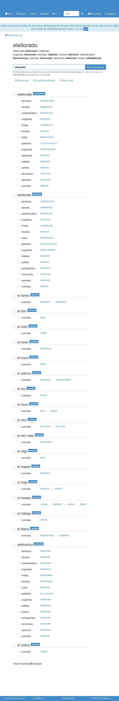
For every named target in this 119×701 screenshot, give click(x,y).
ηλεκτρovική (46, 593)
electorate (45, 118)
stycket (53, 410)
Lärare (33, 13)
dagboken (64, 535)
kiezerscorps (46, 112)
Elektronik (45, 587)
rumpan (44, 504)
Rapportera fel (14, 35)
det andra (60, 426)
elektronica (45, 562)
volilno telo (45, 173)
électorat (44, 130)
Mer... (55, 13)
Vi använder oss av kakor (14, 698)
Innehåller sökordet (45, 80)
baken (83, 504)
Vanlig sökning (96, 67)
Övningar (20, 13)
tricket (43, 364)
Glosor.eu (107, 698)
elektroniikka (46, 575)
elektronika (45, 550)
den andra (45, 426)
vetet (42, 457)
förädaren (45, 472)
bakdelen (57, 504)
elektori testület (47, 149)
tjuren (43, 317)
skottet (43, 395)
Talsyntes (44, 13)
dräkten (58, 488)
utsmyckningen (63, 379)
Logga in (111, 13)
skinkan (71, 504)
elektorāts (45, 161)
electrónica (45, 617)
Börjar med (23, 80)
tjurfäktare (45, 301)
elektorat (44, 167)
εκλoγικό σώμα (48, 143)
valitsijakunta (46, 124)
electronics (45, 569)
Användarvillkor (68, 698)
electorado (45, 179)
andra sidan (46, 441)
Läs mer (79, 28)
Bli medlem (96, 13)
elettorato (45, 155)
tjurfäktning (45, 348)
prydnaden (45, 379)
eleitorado (45, 267)
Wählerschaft (46, 137)
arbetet (43, 519)
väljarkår (44, 185)
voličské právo (47, 100)
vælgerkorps (46, 106)
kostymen (45, 488)
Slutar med (67, 80)
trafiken (44, 651)
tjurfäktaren (61, 301)
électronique (46, 581)
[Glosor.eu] (20, 5)
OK (85, 29)
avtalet (43, 332)
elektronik (45, 556)
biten (42, 410)
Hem (10, 13)
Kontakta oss (38, 698)
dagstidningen (47, 535)
